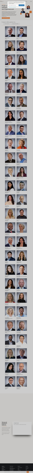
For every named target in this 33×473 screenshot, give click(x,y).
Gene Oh (6, 261)
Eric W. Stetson (19, 331)
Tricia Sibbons (7, 317)
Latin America (27, 468)
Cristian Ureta (18, 345)
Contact (18, 469)
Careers (18, 468)
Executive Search (11, 467)
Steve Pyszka (18, 275)
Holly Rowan (6, 303)
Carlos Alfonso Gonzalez (8, 135)
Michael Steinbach (7, 331)
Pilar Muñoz (18, 233)
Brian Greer (6, 149)
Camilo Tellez (7, 345)
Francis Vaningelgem (19, 359)
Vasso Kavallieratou (7, 191)
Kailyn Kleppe (7, 205)
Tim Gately (18, 121)
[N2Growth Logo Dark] (2, 1)
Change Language (21, 5)
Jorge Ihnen (6, 177)
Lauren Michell (7, 219)
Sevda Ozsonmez (19, 261)
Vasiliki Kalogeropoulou (20, 177)
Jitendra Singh (18, 317)
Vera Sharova (18, 303)
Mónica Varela (7, 373)
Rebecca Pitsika (7, 275)
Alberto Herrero (7, 163)
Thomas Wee (7, 387)
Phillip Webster (19, 373)
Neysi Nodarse (19, 247)
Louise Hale (18, 149)
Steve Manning (19, 205)
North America (27, 467)
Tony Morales (18, 219)
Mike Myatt (6, 247)
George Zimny (19, 387)
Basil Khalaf (18, 191)
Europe (26, 469)
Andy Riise (18, 289)
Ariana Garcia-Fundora (8, 121)
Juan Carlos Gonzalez (19, 135)
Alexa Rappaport (7, 289)
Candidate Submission (20, 467)
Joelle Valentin (7, 359)
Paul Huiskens (18, 163)
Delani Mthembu (7, 233)
